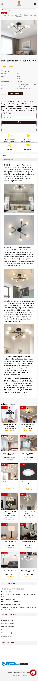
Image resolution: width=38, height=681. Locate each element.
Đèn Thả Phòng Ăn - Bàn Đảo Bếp (22, 102)
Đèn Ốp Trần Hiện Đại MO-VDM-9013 (28, 512)
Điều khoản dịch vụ (6, 636)
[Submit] (34, 9)
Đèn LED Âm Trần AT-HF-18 (28, 482)
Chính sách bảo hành (7, 630)
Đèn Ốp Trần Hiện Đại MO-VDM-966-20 (10, 454)
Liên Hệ (29, 672)
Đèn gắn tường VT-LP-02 (28, 541)
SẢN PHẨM (24, 104)
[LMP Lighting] (19, 4)
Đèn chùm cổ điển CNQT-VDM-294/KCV (10, 425)
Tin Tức (24, 672)
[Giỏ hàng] (35, 4)
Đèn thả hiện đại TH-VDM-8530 (10, 512)
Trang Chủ (9, 672)
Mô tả (4, 155)
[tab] (19, 156)
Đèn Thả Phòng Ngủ (14, 104)
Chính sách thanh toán (7, 623)
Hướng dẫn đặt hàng (7, 620)
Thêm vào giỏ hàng (16, 93)
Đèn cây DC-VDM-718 (10, 570)
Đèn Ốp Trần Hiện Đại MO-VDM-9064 (28, 425)
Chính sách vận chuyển (7, 626)
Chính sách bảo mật (6, 633)
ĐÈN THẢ (14, 15)
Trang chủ (5, 15)
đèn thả (13, 250)
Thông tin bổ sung (8, 159)
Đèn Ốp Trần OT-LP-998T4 (9, 482)
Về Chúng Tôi (17, 672)
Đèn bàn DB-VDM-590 (10, 541)
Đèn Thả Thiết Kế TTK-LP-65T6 (28, 571)
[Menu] (2, 4)
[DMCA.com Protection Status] (21, 663)
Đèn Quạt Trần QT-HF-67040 (28, 454)
